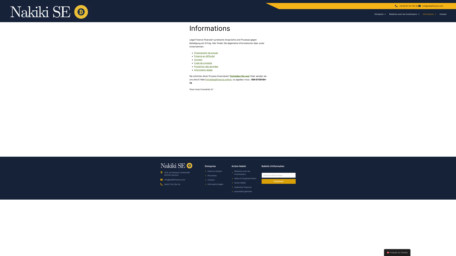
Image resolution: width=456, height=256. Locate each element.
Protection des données (206, 66)
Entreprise (379, 14)
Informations (428, 14)
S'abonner (279, 181)
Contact (443, 14)
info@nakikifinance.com (432, 6)
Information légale (203, 70)
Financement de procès (206, 53)
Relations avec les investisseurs (403, 14)
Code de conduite (203, 63)
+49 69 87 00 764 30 (408, 6)
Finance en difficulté (204, 56)
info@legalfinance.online (218, 79)
